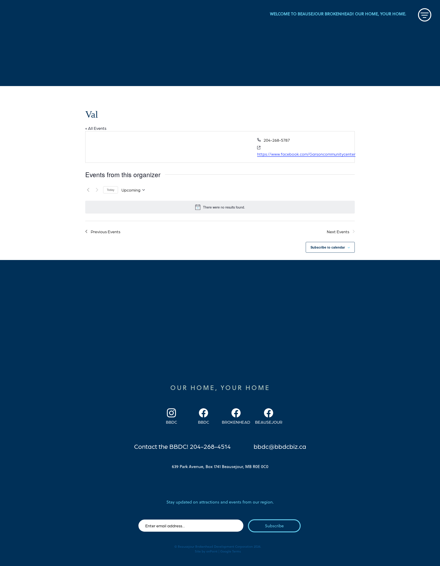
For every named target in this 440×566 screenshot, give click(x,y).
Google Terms (230, 551)
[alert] (220, 207)
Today (110, 190)
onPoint (211, 551)
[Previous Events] (88, 190)
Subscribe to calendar (328, 247)
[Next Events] (97, 190)
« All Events (95, 128)
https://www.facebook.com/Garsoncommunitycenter (306, 154)
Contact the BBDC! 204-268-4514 (182, 446)
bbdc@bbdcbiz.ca (280, 446)
